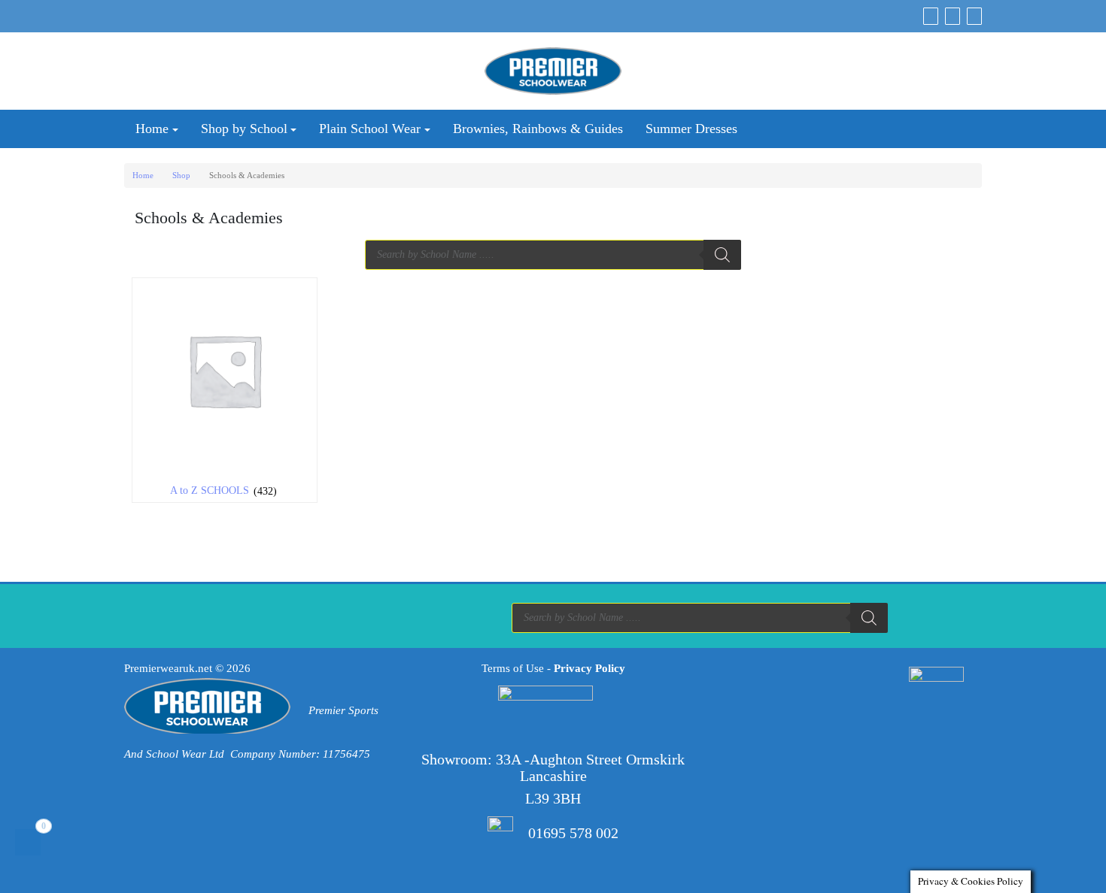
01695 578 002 (573, 833)
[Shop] (930, 16)
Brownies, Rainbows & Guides (538, 128)
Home (152, 128)
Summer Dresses (691, 128)
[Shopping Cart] (28, 842)
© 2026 (233, 668)
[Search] (722, 255)
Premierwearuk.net (168, 668)
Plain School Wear (370, 128)
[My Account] (974, 16)
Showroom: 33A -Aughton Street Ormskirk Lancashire (553, 767)
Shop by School (244, 128)
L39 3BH (553, 798)
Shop (181, 175)
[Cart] (952, 16)
